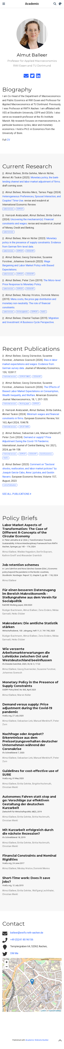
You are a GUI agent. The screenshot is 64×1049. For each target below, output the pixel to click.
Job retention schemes (20, 565)
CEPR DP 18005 (25, 376)
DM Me (14, 953)
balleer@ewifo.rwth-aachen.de (26, 932)
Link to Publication (9, 485)
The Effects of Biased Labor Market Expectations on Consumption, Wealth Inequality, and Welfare (31, 391)
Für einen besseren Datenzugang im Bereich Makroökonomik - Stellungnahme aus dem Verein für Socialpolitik (29, 595)
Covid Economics (46, 454)
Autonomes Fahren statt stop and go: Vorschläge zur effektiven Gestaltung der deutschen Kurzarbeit (29, 802)
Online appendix (22, 311)
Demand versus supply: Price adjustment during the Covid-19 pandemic (27, 708)
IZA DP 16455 (24, 426)
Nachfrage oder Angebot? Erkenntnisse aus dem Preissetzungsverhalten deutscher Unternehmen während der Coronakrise (30, 741)
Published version (9, 376)
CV (8, 139)
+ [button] (7, 962)
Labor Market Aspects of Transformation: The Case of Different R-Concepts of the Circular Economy (24, 530)
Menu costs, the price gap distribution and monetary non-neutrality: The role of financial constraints (29, 303)
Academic (32, 4)
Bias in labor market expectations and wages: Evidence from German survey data (29, 364)
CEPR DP (20, 209)
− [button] (7, 967)
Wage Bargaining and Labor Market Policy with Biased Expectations (28, 265)
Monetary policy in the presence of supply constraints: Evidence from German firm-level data (31, 242)
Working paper (24, 403)
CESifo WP (30, 251)
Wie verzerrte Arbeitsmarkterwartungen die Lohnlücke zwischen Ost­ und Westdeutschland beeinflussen (27, 654)
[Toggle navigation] (3, 4)
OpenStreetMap (55, 1010)
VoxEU (43, 311)
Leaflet (43, 1010)
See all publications (16, 493)
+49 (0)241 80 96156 (21, 939)
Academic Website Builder (36, 1040)
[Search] (54, 4)
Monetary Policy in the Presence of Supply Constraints (30, 684)
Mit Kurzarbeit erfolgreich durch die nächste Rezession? (27, 831)
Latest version (8, 209)
